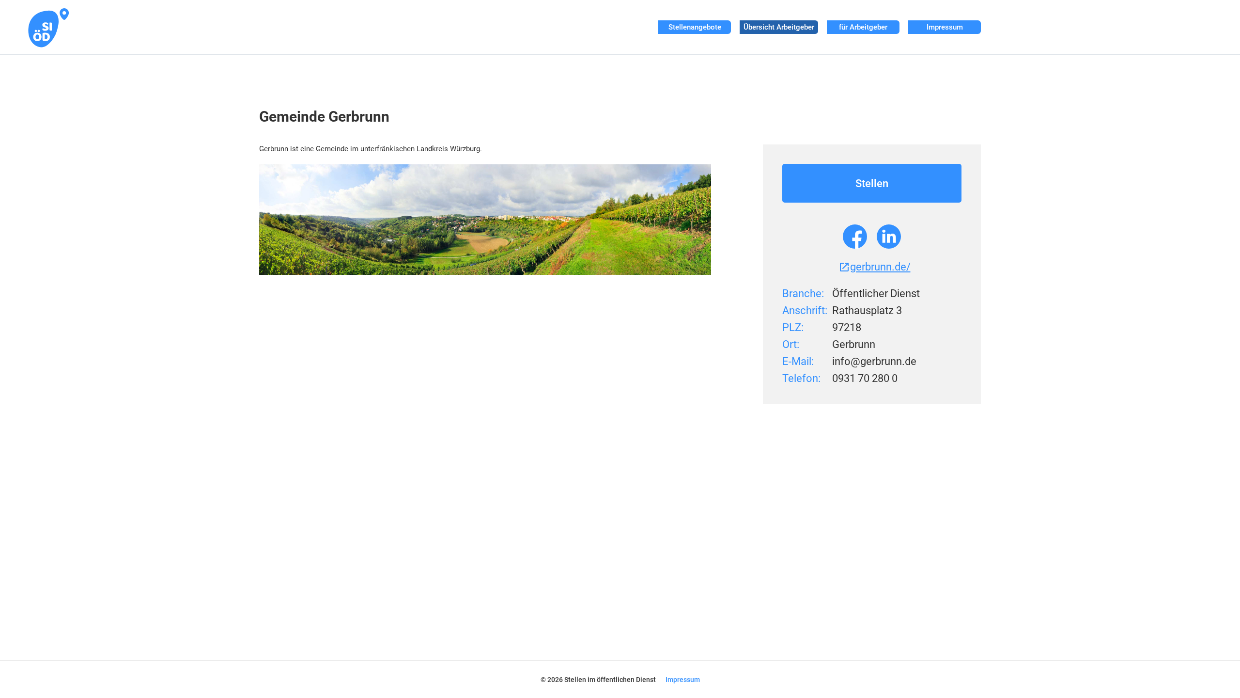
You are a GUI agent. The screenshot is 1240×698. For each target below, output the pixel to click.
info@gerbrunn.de (874, 361)
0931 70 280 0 (865, 378)
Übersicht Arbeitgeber (779, 27)
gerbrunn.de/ (880, 267)
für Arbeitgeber (863, 27)
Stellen (871, 183)
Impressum (945, 27)
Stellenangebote (694, 27)
